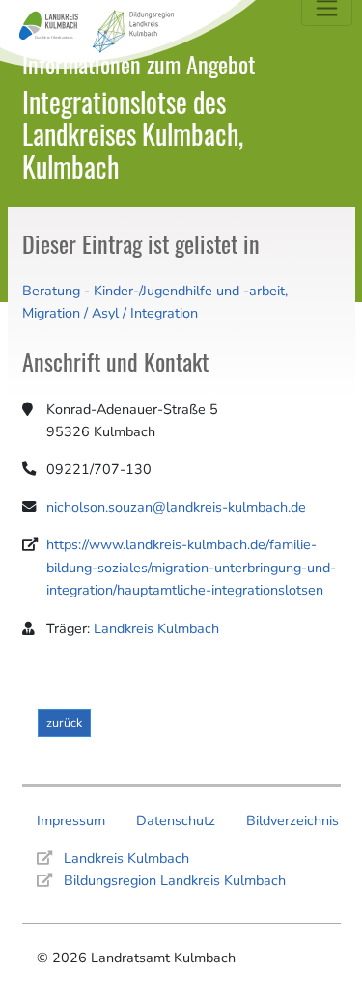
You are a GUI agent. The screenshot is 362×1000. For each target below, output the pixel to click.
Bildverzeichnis (292, 820)
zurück (64, 722)
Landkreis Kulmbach (156, 628)
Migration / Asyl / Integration (110, 312)
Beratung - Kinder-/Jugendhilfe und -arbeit (153, 290)
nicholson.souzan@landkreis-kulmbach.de (176, 506)
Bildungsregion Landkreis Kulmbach (175, 880)
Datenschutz (175, 820)
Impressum (71, 820)
